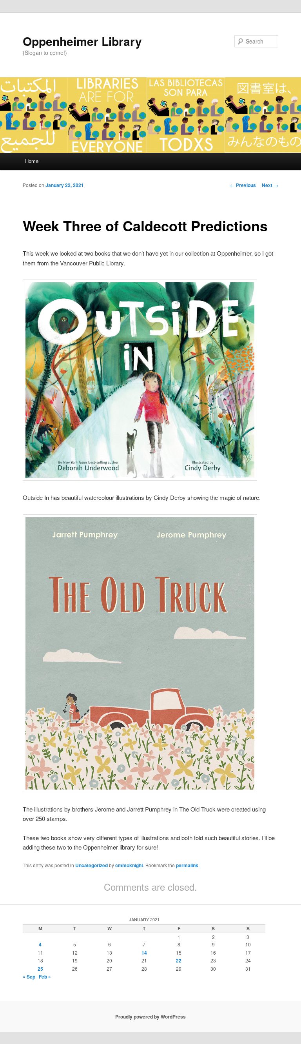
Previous (243, 185)
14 (144, 952)
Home (31, 161)
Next (270, 185)
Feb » (45, 976)
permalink (187, 865)
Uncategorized (91, 865)
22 (178, 960)
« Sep (29, 976)
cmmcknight (129, 865)
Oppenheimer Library (82, 41)
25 (40, 968)
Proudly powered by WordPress (150, 1016)
